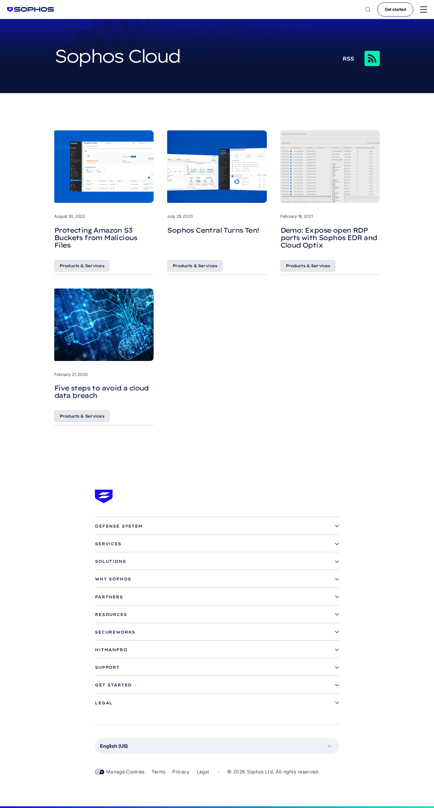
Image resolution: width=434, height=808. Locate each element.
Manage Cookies (125, 771)
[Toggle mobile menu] (423, 9)
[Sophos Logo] (30, 9)
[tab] (217, 526)
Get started (395, 9)
